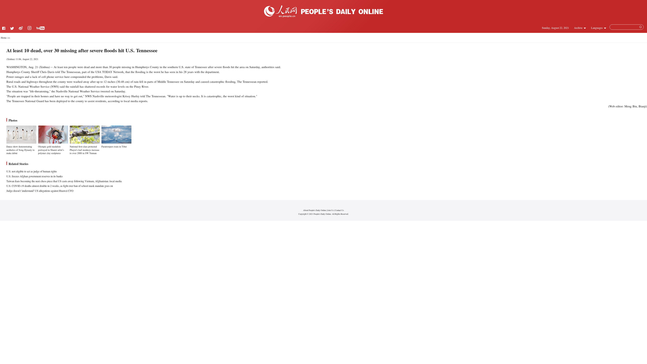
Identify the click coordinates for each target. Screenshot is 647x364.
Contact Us (339, 210)
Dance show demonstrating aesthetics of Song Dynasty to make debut (20, 150)
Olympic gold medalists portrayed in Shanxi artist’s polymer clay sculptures (51, 150)
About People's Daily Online (314, 210)
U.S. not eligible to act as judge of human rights (31, 171)
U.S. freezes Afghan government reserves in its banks (34, 176)
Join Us (330, 210)
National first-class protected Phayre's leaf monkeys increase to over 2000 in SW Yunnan (84, 150)
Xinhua (10, 59)
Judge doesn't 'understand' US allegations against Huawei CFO (39, 190)
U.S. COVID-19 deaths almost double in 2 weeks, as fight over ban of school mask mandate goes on (59, 186)
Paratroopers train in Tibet (114, 146)
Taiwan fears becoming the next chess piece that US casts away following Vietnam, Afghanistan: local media (64, 181)
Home (4, 37)
